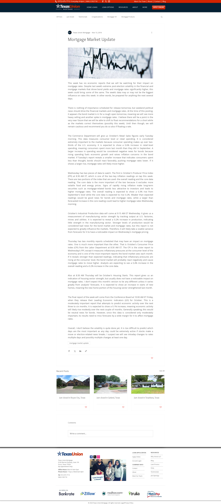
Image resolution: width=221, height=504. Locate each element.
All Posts (59, 17)
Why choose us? (156, 456)
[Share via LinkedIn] (80, 351)
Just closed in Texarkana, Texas (146, 397)
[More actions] (151, 32)
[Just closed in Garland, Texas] (110, 384)
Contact (157, 1)
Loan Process (155, 464)
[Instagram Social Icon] (98, 456)
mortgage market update (79, 343)
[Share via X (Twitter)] (75, 351)
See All (162, 371)
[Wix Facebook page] (91, 456)
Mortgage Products (128, 17)
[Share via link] (86, 351)
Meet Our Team (140, 1)
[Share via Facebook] (69, 351)
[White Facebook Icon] (103, 1)
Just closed (70, 17)
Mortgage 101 (112, 17)
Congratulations (97, 17)
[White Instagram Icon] (109, 1)
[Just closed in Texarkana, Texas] (147, 384)
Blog (164, 1)
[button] (108, 7)
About (150, 1)
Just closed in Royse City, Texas (72, 397)
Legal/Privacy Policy (127, 503)
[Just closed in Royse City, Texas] (73, 384)
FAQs (152, 468)
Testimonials (83, 17)
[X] (106, 1)
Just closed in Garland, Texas (108, 397)
